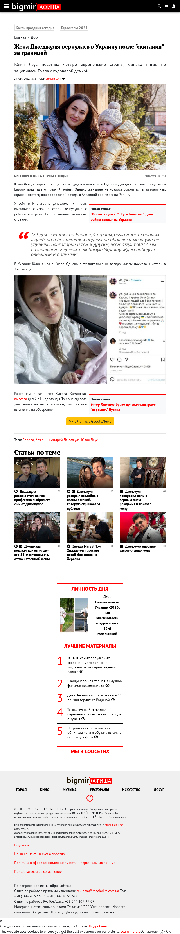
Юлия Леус (89, 440)
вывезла (20, 399)
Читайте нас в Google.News (90, 421)
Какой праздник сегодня (35, 28)
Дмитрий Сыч (52, 78)
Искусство (131, 789)
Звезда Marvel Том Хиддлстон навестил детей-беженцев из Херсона (84, 552)
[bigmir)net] (25, 6)
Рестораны (99, 789)
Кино (44, 789)
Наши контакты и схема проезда (39, 854)
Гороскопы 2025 (74, 28)
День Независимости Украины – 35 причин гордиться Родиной (94, 697)
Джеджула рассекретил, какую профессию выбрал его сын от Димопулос (32, 497)
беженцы (43, 440)
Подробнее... (99, 926)
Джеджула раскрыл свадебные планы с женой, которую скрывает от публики (83, 500)
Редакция (21, 845)
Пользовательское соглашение (38, 871)
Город (21, 789)
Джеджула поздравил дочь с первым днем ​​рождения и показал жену (135, 500)
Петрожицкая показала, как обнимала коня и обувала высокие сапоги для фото (94, 732)
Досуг (35, 37)
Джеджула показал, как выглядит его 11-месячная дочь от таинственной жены (32, 552)
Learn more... (130, 931)
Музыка (70, 789)
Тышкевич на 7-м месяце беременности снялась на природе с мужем (94, 714)
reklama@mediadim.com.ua (98, 891)
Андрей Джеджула (65, 440)
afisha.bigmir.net (114, 824)
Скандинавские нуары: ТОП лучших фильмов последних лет (94, 683)
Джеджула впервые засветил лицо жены (138, 548)
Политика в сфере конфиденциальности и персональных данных (64, 862)
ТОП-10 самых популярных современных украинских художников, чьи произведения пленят (92, 665)
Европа (28, 440)
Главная (20, 37)
